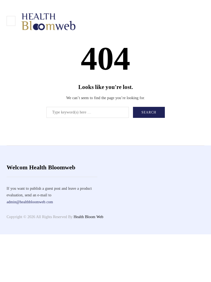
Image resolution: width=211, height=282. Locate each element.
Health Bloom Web (88, 217)
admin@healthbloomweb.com (30, 202)
